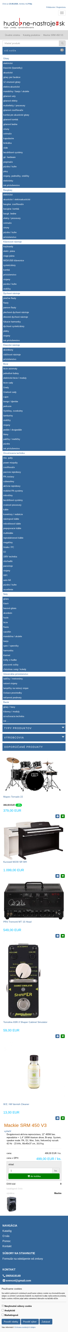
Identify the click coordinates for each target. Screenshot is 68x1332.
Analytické (9, 1310)
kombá (6, 270)
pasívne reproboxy (12, 472)
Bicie (5, 364)
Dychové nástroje (11, 293)
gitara (6, 599)
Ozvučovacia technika (14, 453)
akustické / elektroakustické (16, 199)
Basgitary (7, 190)
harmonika (8, 650)
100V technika (10, 556)
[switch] (3, 1306)
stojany (6, 279)
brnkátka (7, 143)
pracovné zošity (10, 664)
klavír (6, 603)
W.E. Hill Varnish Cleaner (16, 1104)
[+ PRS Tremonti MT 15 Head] (63, 936)
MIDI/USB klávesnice (13, 260)
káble (5, 509)
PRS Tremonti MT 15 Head (17, 921)
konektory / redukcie (13, 514)
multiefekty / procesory (14, 105)
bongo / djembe (10, 401)
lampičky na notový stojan (15, 688)
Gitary (6, 58)
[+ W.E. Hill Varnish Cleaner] (63, 1118)
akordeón (7, 613)
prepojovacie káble (12, 528)
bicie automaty (10, 368)
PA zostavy (8, 476)
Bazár (6, 702)
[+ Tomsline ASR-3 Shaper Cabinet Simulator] (63, 1036)
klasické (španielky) (12, 68)
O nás (5, 1236)
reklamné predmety (12, 697)
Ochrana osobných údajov (25, 1327)
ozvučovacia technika (13, 716)
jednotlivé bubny (11, 373)
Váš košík (33, 50)
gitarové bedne (10, 124)
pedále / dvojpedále (12, 430)
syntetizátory (9, 265)
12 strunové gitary (11, 82)
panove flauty (9, 307)
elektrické (8, 63)
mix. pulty (8, 458)
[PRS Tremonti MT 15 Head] (34, 900)
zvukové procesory (12, 505)
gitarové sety (9, 96)
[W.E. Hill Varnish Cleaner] (34, 1071)
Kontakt (6, 1246)
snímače (7, 133)
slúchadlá (7, 561)
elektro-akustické (11, 87)
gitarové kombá (10, 119)
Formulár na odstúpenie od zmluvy (22, 1258)
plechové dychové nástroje (16, 312)
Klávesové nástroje (12, 242)
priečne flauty (9, 298)
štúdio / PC (8, 547)
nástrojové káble (11, 519)
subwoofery (8, 481)
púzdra (6, 444)
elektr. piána (9, 251)
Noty (5, 594)
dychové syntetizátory (13, 326)
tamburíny (8, 415)
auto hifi (7, 580)
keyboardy (8, 246)
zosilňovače (9, 467)
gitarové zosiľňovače (13, 110)
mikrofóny (8, 495)
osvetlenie (8, 589)
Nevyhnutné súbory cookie (18, 1306)
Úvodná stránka (12, 35)
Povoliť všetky (11, 1321)
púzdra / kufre (10, 166)
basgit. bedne (9, 213)
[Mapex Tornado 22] (34, 774)
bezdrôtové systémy (13, 152)
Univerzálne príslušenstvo (15, 674)
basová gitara (9, 608)
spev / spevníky (11, 646)
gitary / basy (9, 707)
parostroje (8, 566)
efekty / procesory (12, 218)
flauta (6, 627)
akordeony (8, 350)
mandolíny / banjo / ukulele (16, 91)
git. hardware (9, 157)
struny (6, 129)
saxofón (7, 632)
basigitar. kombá (11, 209)
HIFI (5, 575)
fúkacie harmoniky (12, 321)
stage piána (8, 256)
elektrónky (8, 180)
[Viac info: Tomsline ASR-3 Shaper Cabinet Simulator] (57, 1036)
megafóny (8, 542)
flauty (6, 303)
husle (5, 617)
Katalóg (7, 1231)
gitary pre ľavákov (11, 77)
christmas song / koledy (14, 669)
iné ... (6, 721)
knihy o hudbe (10, 660)
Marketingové (11, 1315)
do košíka (35, 1176)
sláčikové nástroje (12, 354)
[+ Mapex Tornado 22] (63, 816)
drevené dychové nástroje (15, 317)
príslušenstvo (9, 237)
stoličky (7, 289)
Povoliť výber (30, 1321)
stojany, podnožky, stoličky (16, 176)
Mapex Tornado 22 (13, 796)
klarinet (6, 655)
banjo (5, 641)
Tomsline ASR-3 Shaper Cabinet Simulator (25, 1022)
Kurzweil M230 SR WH (15, 862)
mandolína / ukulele (12, 636)
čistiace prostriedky (12, 693)
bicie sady (8, 382)
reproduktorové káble (13, 538)
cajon (5, 397)
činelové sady (10, 392)
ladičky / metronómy (13, 678)
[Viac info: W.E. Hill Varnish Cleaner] (57, 1118)
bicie (5, 622)
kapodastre (8, 138)
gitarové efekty (10, 101)
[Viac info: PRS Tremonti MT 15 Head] (57, 936)
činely (6, 387)
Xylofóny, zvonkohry (13, 411)
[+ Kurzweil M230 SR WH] (63, 876)
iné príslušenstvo (11, 185)
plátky (6, 331)
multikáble (8, 533)
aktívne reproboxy (11, 486)
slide (5, 148)
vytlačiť (7, 1131)
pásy (5, 171)
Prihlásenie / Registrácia (56, 7)
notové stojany (10, 683)
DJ (4, 552)
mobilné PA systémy (13, 491)
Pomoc (6, 1241)
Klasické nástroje (11, 345)
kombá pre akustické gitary (16, 115)
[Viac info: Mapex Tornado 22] (57, 816)
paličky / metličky (11, 439)
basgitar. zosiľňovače (13, 204)
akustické (8, 72)
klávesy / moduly (11, 711)
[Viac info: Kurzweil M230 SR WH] (57, 876)
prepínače (8, 162)
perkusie (7, 406)
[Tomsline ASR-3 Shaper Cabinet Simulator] (23, 980)
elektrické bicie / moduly (15, 378)
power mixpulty (10, 462)
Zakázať (46, 1321)
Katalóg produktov (31, 35)
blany (5, 434)
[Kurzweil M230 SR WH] (34, 840)
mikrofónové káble (12, 523)
